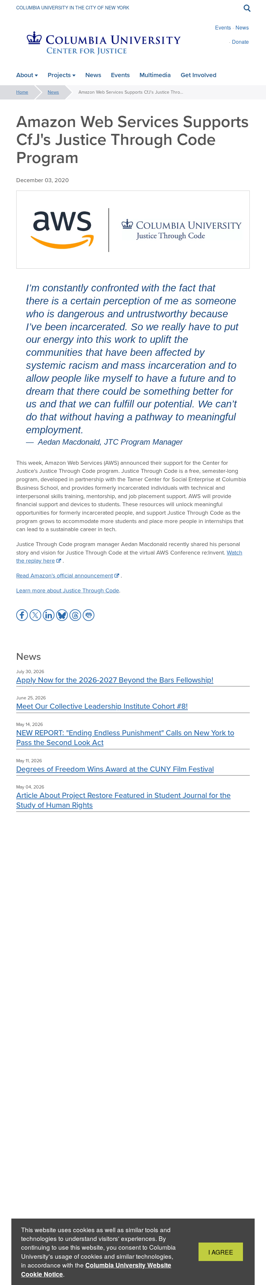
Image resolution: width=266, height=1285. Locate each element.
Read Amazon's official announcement (64, 575)
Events (223, 27)
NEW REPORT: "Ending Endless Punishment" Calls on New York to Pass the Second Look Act (125, 737)
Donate (240, 41)
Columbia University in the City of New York (72, 7)
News (242, 27)
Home (22, 92)
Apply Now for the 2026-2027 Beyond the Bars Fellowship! (114, 679)
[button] (22, 615)
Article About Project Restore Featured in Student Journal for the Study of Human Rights (123, 800)
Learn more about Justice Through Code (67, 590)
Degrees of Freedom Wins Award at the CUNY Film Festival (115, 769)
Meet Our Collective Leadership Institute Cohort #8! (102, 706)
